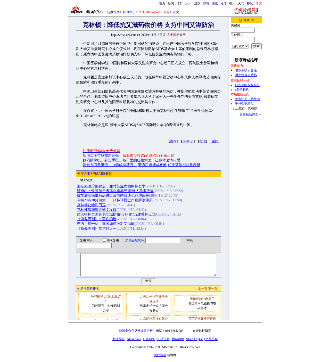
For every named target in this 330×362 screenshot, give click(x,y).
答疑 (250, 3)
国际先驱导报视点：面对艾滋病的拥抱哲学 (111, 186)
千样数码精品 (244, 103)
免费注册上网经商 (247, 99)
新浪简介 (118, 339)
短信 (223, 3)
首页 (162, 3)
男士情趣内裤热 (246, 75)
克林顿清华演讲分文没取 (97, 210)
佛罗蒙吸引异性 (246, 70)
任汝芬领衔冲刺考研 (184, 165)
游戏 (197, 3)
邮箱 (206, 3)
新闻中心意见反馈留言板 (136, 331)
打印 (203, 141)
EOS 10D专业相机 (247, 85)
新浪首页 (113, 12)
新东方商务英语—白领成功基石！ (110, 165)
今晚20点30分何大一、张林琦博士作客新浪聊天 (115, 200)
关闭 (215, 141)
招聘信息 (163, 339)
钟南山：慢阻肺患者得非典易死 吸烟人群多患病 (115, 191)
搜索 (215, 3)
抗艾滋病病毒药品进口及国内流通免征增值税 (113, 196)
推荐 (173, 141)
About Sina (134, 339)
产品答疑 (211, 339)
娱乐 (188, 3)
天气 (241, 3)
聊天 (232, 3)
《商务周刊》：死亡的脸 (97, 219)
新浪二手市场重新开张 (101, 156)
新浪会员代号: (135, 240)
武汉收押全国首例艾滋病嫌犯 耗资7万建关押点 (114, 214)
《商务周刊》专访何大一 (97, 229)
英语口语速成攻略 (152, 165)
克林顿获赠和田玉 (91, 205)
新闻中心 (129, 12)
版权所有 (160, 355)
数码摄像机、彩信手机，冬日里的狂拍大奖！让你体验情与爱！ (133, 160)
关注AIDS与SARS (91, 174)
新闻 (171, 3)
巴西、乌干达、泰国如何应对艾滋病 (106, 224)
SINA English (194, 339)
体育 (180, 3)
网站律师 (178, 339)
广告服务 (149, 339)
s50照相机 (242, 90)
